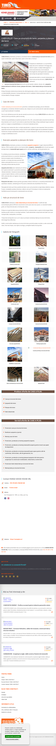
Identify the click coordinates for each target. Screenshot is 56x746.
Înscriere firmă (21, 18)
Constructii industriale (15, 22)
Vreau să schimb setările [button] (12, 739)
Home (5, 22)
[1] (2, 576)
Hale (26, 22)
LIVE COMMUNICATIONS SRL (48, 736)
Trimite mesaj (35, 51)
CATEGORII (8, 18)
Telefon (5, 51)
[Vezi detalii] (52, 612)
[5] (17, 576)
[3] (10, 576)
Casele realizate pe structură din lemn (11, 107)
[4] (14, 576)
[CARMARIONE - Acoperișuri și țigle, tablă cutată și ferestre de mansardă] (8, 649)
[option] (28, 12)
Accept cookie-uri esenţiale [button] (13, 736)
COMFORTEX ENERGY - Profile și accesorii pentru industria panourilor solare (26, 605)
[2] (6, 576)
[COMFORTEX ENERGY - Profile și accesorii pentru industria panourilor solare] (8, 600)
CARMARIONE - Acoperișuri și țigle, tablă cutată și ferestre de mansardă (25, 654)
